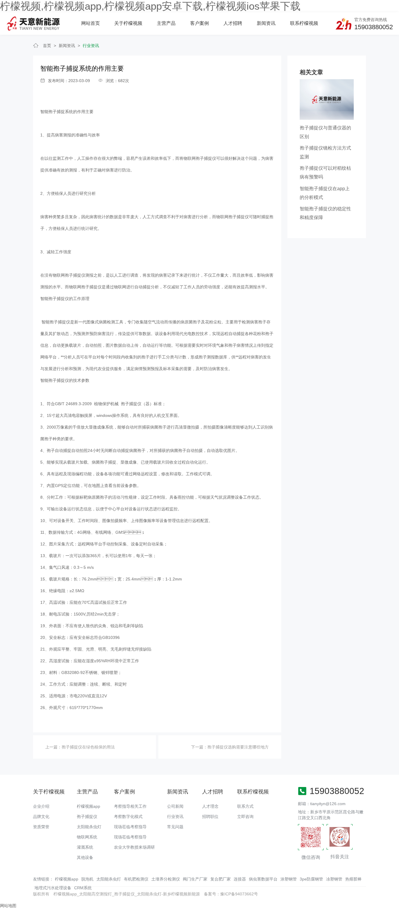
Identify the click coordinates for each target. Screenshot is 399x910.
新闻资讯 (266, 23)
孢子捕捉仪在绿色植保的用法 (88, 747)
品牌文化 (41, 816)
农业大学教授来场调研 (134, 847)
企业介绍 (41, 806)
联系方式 (245, 806)
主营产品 (166, 23)
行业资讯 (91, 45)
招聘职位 (210, 816)
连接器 (240, 879)
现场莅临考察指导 (130, 826)
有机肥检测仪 (136, 879)
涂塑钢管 (288, 879)
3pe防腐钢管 (311, 879)
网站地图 (8, 905)
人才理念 (210, 806)
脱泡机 (87, 879)
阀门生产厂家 (195, 879)
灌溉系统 (85, 847)
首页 (47, 45)
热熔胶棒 (353, 879)
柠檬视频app (88, 806)
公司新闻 (175, 806)
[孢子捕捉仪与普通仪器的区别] (327, 99)
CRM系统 (83, 887)
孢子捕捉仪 (87, 816)
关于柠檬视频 (128, 23)
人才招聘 (232, 23)
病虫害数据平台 (263, 879)
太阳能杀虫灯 (89, 826)
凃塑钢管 (334, 879)
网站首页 (90, 23)
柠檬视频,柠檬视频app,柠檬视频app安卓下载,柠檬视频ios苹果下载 (150, 6)
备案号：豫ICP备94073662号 (231, 894)
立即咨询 (245, 816)
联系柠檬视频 (304, 23)
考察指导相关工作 (130, 806)
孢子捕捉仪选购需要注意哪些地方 (238, 747)
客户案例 (199, 23)
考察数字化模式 (128, 816)
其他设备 (85, 857)
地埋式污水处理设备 (52, 887)
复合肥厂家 (220, 879)
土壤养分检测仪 (165, 879)
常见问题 (175, 826)
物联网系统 (87, 837)
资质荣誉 (41, 826)
